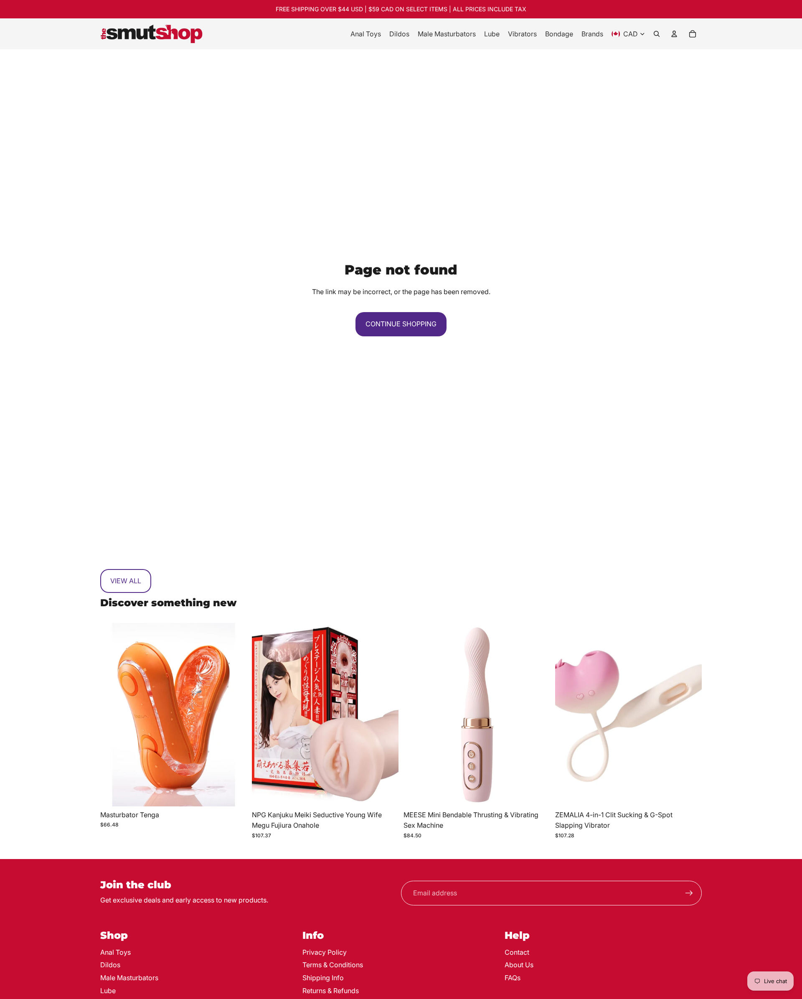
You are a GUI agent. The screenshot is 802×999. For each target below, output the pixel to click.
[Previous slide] (112, 715)
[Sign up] (689, 893)
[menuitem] (365, 34)
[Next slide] (234, 715)
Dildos (110, 965)
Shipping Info (323, 978)
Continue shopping (401, 324)
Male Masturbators (129, 978)
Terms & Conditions (332, 965)
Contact (517, 952)
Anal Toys (115, 952)
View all (125, 581)
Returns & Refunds (330, 990)
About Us (519, 965)
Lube (108, 990)
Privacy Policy (324, 952)
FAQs (512, 978)
